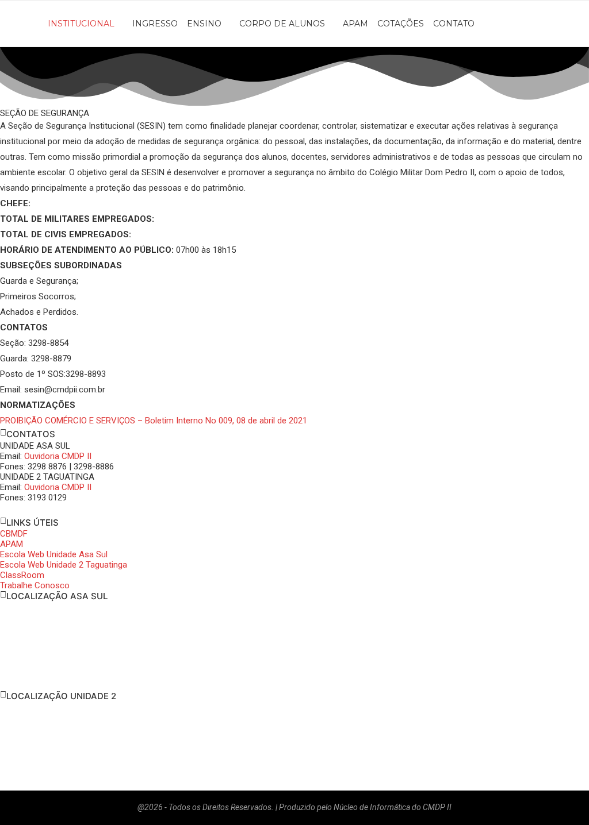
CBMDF (14, 534)
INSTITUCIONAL (81, 23)
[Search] (583, 24)
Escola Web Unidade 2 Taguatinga (63, 565)
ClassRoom (22, 575)
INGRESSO (155, 23)
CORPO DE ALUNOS (282, 23)
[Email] (559, 24)
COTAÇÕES (400, 23)
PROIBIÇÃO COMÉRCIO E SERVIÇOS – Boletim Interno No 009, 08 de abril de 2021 (153, 420)
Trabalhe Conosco (35, 585)
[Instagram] (533, 24)
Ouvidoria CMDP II (57, 456)
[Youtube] (546, 24)
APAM (355, 23)
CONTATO (454, 23)
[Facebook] (521, 24)
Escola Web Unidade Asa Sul (54, 554)
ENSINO (204, 23)
